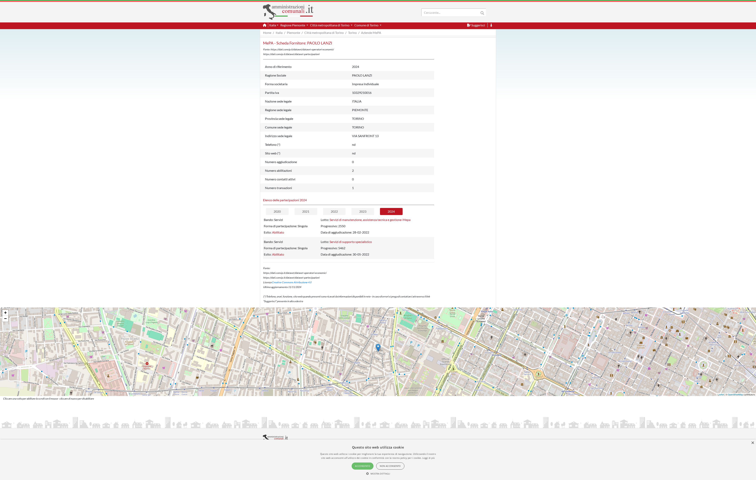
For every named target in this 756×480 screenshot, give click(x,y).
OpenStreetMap (735, 394)
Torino (352, 32)
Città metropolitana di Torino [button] (330, 25)
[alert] (378, 459)
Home (267, 32)
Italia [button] (272, 25)
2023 (362, 211)
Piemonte (293, 32)
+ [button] (5, 312)
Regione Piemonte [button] (293, 25)
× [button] (752, 442)
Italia (279, 32)
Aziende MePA (371, 32)
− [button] (5, 318)
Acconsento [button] (362, 465)
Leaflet (720, 394)
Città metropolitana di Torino (324, 32)
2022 (334, 211)
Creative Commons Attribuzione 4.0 (291, 282)
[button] (378, 473)
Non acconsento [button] (390, 465)
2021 (305, 211)
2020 (277, 211)
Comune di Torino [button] (366, 25)
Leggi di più (428, 457)
